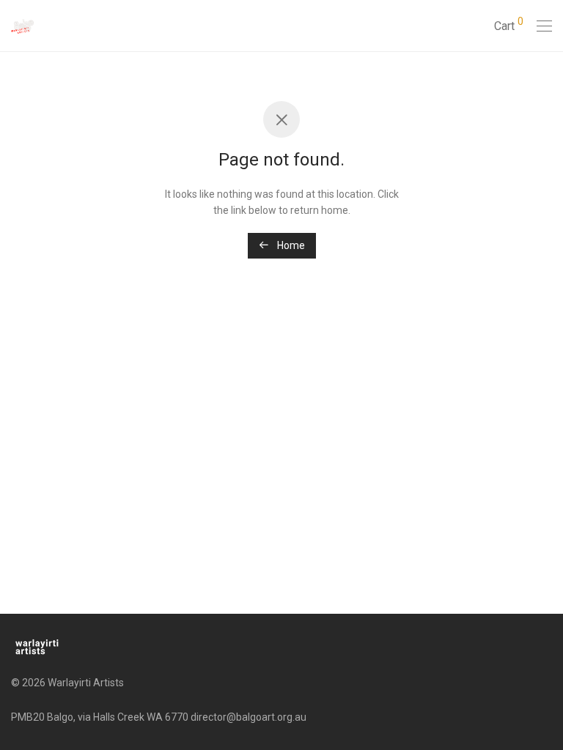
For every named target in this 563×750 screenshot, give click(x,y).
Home (290, 245)
